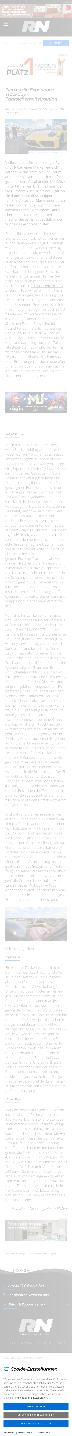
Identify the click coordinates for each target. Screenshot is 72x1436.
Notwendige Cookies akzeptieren (36, 1415)
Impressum (9, 1432)
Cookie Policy (43, 1432)
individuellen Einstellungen (31, 1397)
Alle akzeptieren (36, 1406)
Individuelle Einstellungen (36, 1423)
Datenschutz (25, 1432)
